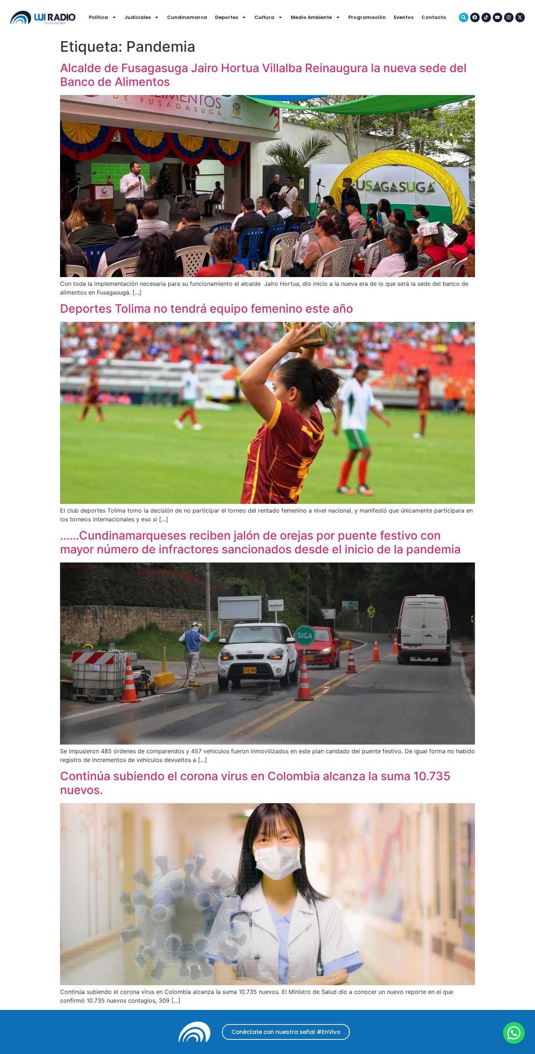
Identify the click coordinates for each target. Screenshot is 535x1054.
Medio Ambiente (311, 17)
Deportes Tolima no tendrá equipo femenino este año (206, 308)
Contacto (433, 17)
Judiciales (137, 17)
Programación (367, 17)
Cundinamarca (187, 17)
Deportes (226, 17)
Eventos (403, 17)
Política (98, 17)
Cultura (264, 17)
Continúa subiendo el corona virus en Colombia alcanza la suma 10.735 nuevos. (255, 783)
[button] (514, 1033)
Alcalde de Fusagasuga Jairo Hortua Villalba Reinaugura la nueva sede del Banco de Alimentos (263, 75)
